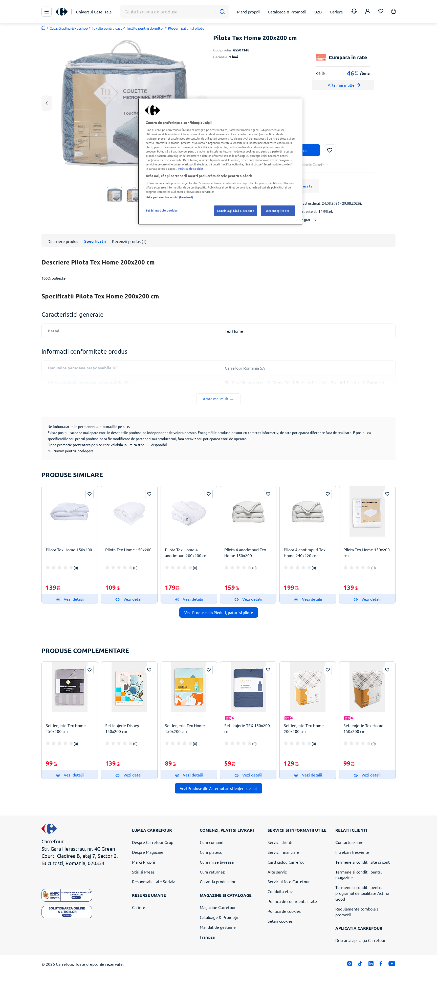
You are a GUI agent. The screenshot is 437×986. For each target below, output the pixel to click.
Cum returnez (212, 871)
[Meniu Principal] (46, 12)
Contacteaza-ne (349, 842)
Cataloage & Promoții (219, 917)
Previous (46, 103)
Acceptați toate (278, 210)
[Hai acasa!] (43, 28)
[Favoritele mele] (380, 11)
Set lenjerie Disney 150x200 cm (122, 728)
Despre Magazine (147, 852)
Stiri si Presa (143, 871)
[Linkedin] (370, 965)
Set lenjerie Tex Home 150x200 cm (66, 728)
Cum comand (211, 842)
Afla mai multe (341, 84)
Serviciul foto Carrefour (289, 881)
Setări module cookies (162, 210)
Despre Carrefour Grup (152, 842)
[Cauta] (222, 12)
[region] (220, 162)
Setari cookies (280, 920)
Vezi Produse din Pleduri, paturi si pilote (218, 612)
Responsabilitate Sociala (153, 881)
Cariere (138, 907)
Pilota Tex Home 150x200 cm (366, 552)
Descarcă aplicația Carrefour (360, 940)
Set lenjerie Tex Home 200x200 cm (304, 728)
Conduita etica (280, 891)
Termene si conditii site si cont (362, 861)
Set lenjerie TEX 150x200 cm (247, 728)
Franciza (207, 936)
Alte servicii (278, 871)
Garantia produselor (217, 881)
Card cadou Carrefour (287, 861)
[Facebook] (381, 965)
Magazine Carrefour (218, 907)
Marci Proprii (143, 861)
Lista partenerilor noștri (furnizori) (169, 197)
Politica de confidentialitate (292, 901)
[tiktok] (360, 965)
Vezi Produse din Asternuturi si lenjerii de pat (218, 788)
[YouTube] (392, 965)
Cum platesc (211, 852)
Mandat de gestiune (218, 927)
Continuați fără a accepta (235, 210)
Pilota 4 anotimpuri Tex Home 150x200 (245, 552)
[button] (393, 12)
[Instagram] (349, 965)
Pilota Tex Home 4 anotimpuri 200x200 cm (186, 552)
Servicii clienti (280, 842)
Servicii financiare (283, 852)
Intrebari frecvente (352, 852)
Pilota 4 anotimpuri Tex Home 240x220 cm (304, 552)
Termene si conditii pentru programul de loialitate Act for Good (362, 893)
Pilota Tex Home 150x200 (69, 549)
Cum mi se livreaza (217, 861)
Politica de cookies (284, 911)
